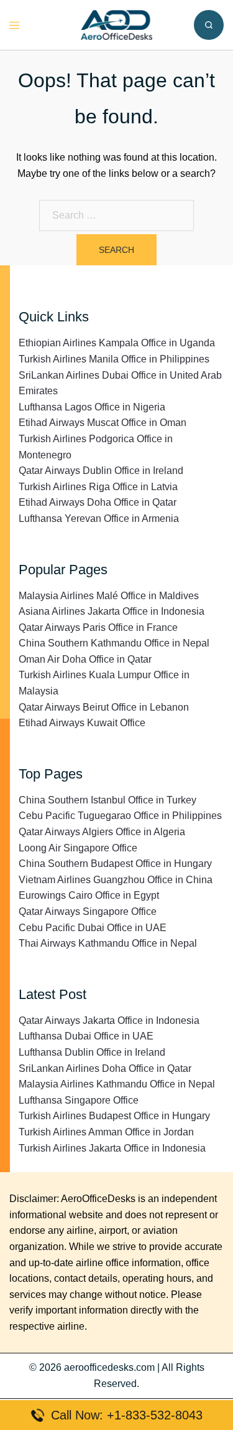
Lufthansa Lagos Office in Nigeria (92, 407)
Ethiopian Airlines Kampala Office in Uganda (117, 343)
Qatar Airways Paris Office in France (98, 627)
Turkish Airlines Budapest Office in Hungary (114, 1115)
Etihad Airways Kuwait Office (82, 722)
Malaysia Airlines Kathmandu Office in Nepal (117, 1084)
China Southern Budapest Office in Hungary (115, 863)
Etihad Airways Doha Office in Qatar (97, 502)
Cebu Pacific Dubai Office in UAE (93, 927)
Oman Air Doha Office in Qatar (85, 659)
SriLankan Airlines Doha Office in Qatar (105, 1068)
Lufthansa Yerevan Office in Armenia (99, 518)
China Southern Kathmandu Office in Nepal (114, 643)
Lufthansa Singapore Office (79, 1100)
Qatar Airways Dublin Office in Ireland (101, 470)
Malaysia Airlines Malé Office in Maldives (109, 595)
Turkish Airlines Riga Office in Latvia (98, 486)
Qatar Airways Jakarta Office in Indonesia (109, 1020)
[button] (209, 25)
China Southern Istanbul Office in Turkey (107, 800)
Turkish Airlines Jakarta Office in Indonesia (112, 1148)
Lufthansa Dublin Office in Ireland (92, 1052)
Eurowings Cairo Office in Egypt (89, 895)
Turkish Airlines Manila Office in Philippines (114, 359)
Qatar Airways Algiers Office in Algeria (102, 831)
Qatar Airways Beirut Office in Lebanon (104, 707)
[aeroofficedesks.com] (116, 24)
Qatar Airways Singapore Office (88, 911)
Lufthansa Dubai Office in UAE (86, 1036)
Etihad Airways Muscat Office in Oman (102, 422)
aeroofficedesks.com (109, 1367)
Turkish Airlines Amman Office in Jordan (106, 1132)
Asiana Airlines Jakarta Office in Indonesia (111, 611)
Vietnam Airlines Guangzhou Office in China (115, 879)
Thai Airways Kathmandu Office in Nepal (108, 943)
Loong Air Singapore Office (78, 848)
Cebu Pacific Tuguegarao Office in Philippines (120, 815)
